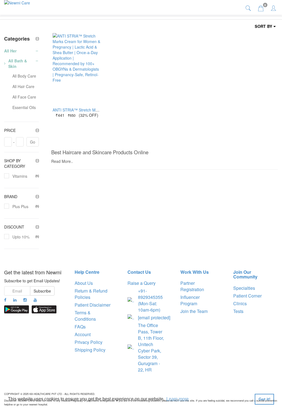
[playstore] (16, 309)
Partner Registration (192, 286)
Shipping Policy (90, 350)
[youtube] (35, 299)
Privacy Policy (88, 342)
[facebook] (5, 299)
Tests (238, 311)
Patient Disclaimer (92, 305)
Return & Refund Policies (91, 294)
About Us (84, 283)
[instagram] (25, 299)
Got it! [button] (264, 399)
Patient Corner (247, 296)
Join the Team (194, 311)
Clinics (240, 303)
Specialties (244, 288)
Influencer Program (190, 300)
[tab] (249, 8)
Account (83, 334)
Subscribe (42, 291)
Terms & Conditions (85, 315)
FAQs (80, 326)
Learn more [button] (177, 399)
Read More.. (62, 161)
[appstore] (44, 309)
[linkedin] (15, 299)
